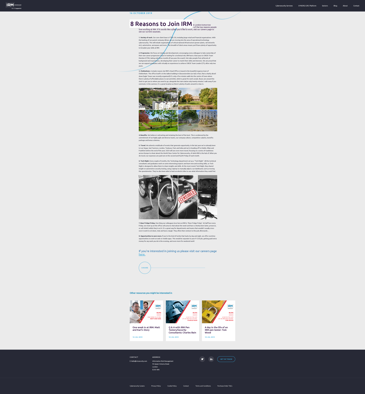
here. (142, 254)
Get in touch (226, 359)
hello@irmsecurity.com (139, 361)
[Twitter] (202, 359)
